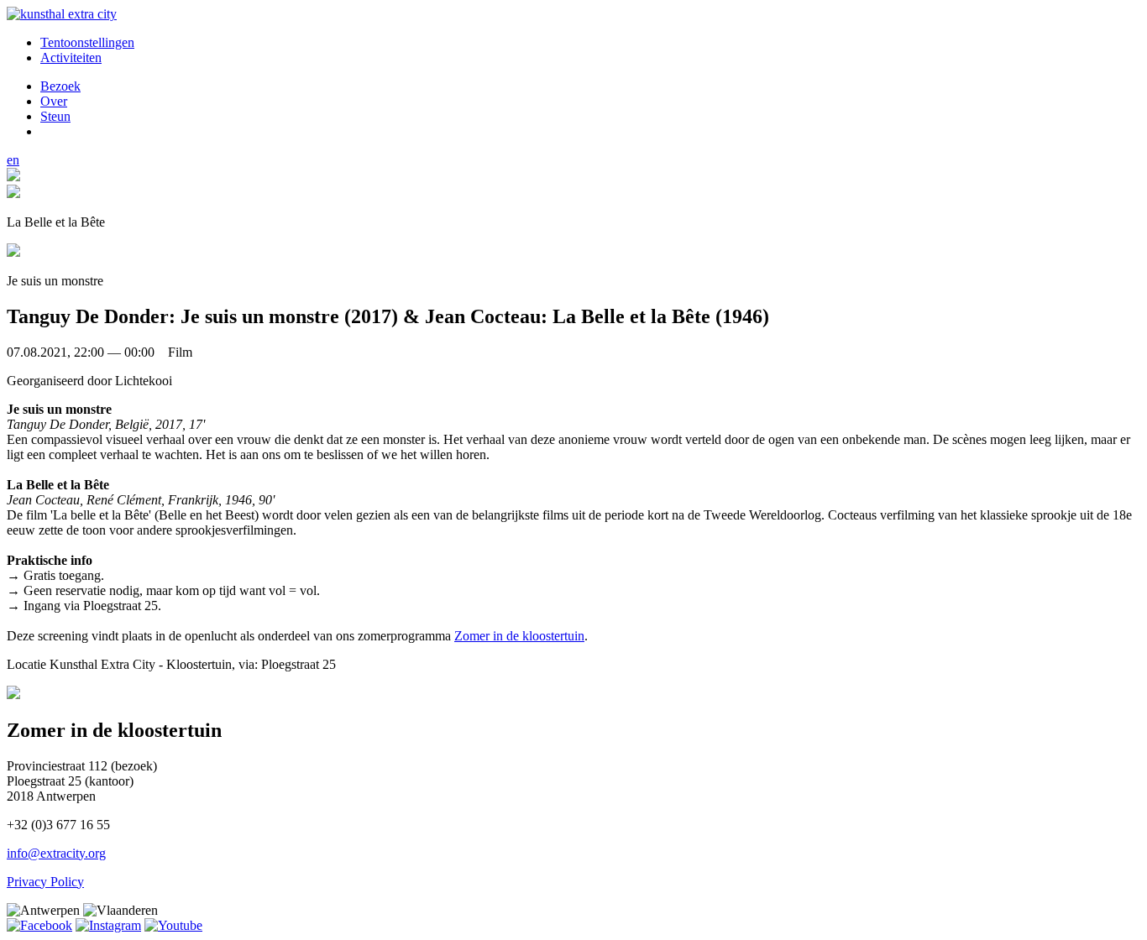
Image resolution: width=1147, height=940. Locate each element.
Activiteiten (71, 57)
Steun (55, 116)
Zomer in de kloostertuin (519, 636)
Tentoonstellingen (87, 42)
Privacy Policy (45, 882)
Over (53, 101)
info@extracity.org (56, 853)
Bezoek (60, 86)
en (13, 160)
